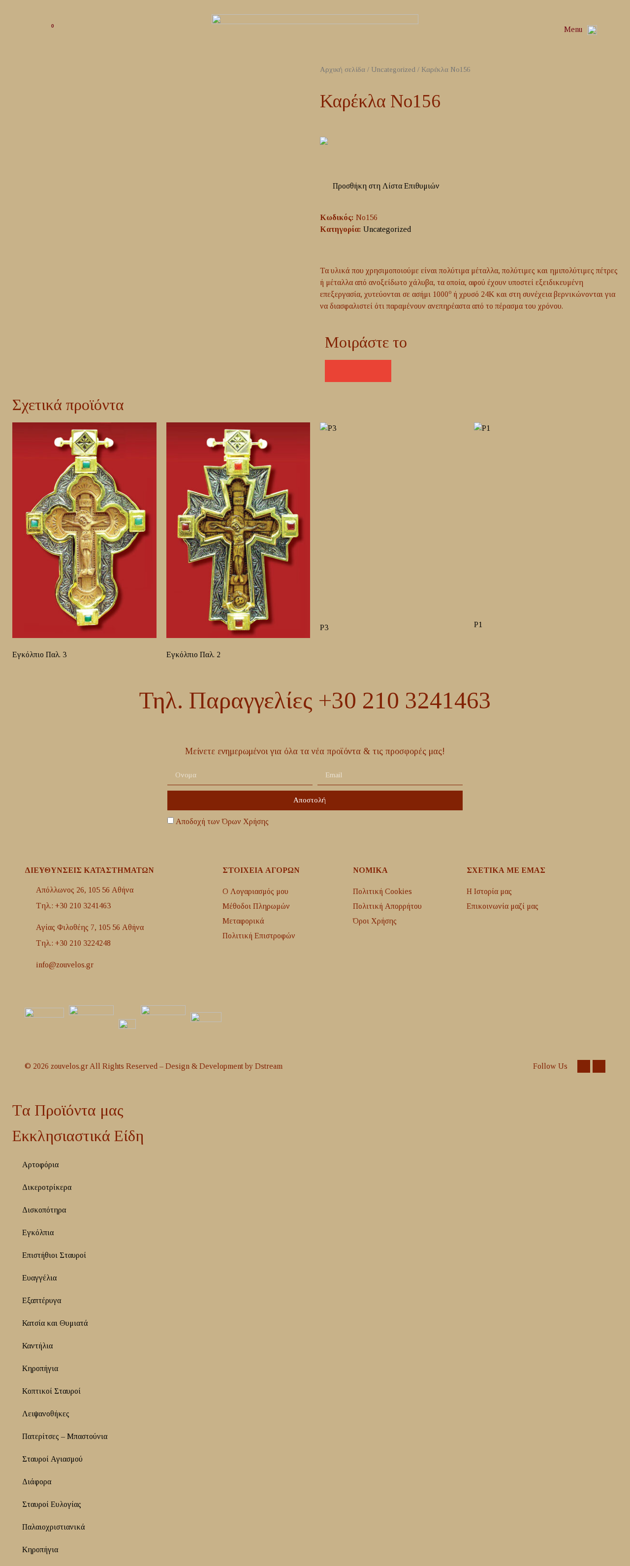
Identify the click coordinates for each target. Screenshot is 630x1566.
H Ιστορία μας (489, 891)
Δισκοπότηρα (44, 1210)
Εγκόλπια (38, 1232)
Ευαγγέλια (39, 1278)
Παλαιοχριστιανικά (53, 1527)
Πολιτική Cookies (382, 891)
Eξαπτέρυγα (41, 1300)
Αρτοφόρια (40, 1164)
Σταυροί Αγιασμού (52, 1459)
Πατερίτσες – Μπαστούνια (64, 1436)
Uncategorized (393, 69)
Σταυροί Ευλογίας (51, 1504)
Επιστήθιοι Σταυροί (54, 1255)
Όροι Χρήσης (375, 921)
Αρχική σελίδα (342, 69)
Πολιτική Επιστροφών (258, 935)
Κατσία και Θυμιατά (55, 1323)
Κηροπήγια (40, 1368)
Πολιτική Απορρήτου (387, 906)
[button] (610, 30)
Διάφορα (36, 1481)
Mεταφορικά (243, 921)
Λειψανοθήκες (45, 1413)
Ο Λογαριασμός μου (255, 891)
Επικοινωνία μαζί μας (502, 906)
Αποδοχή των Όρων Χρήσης (222, 821)
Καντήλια (37, 1346)
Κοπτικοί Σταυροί (51, 1391)
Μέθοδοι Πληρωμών (256, 906)
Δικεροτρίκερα (46, 1187)
